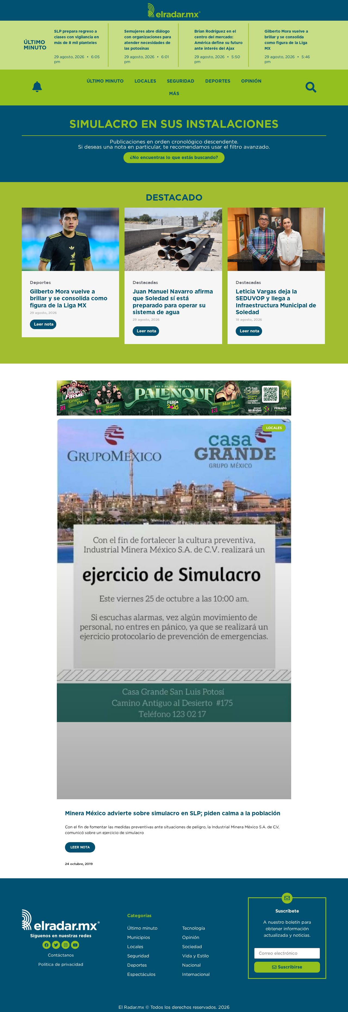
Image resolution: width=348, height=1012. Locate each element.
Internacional (196, 974)
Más (174, 94)
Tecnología (193, 928)
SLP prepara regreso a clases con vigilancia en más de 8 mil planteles (76, 37)
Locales (145, 81)
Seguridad (180, 81)
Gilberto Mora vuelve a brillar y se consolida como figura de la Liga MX (68, 298)
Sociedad (192, 946)
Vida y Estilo (195, 955)
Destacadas (145, 283)
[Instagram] (65, 945)
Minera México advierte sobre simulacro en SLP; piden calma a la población (172, 813)
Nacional (191, 965)
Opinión (251, 81)
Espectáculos (141, 974)
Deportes (217, 81)
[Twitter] (56, 945)
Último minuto (105, 81)
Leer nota (80, 847)
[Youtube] (75, 945)
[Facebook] (46, 945)
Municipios (138, 937)
